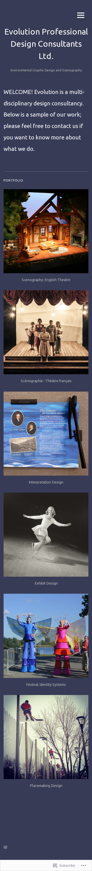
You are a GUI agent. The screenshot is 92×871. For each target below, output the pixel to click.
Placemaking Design (46, 786)
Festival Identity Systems (46, 685)
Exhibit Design (46, 583)
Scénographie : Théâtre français (46, 381)
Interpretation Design (46, 482)
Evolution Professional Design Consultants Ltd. (46, 43)
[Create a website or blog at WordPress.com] (5, 847)
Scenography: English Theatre (46, 280)
